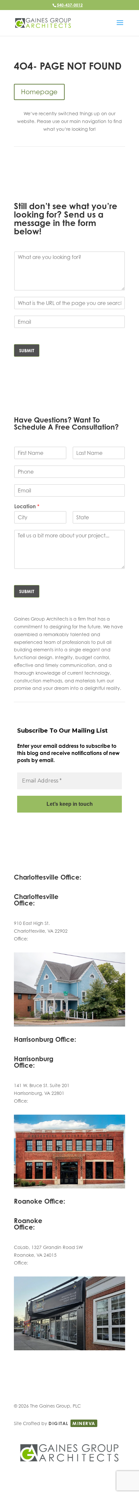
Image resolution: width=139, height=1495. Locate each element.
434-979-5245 (44, 938)
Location (26, 506)
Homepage (39, 92)
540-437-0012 (70, 5)
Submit (26, 350)
